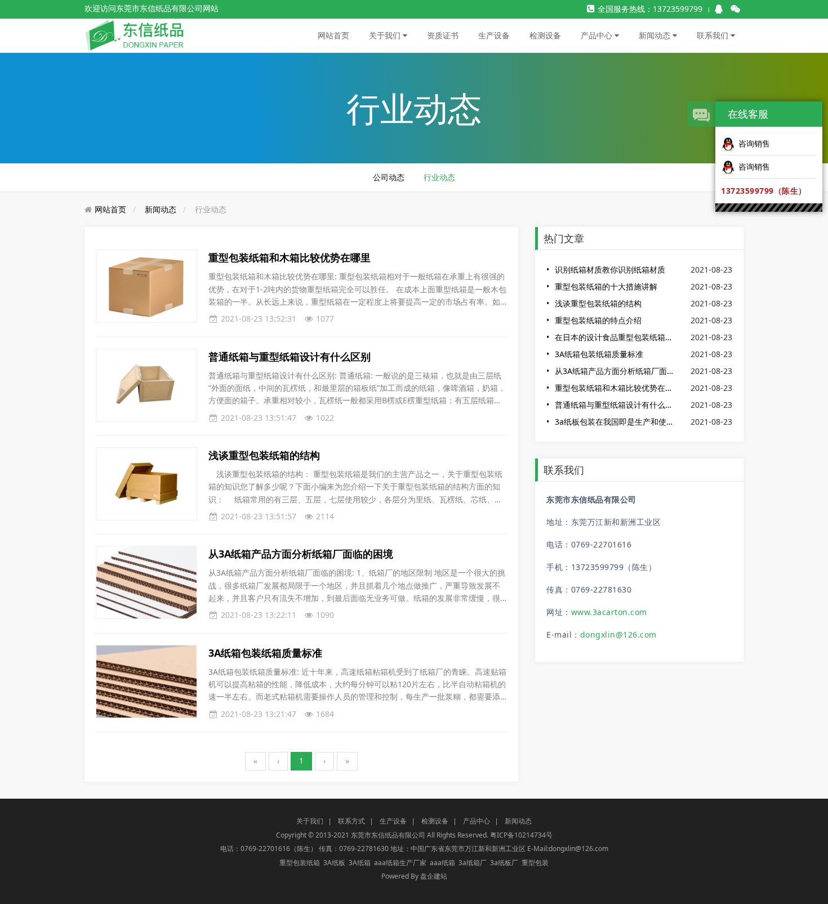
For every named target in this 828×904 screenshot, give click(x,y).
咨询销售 (754, 143)
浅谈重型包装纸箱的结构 (598, 303)
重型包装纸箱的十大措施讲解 (606, 286)
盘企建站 (433, 876)
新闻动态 (656, 35)
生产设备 (494, 35)
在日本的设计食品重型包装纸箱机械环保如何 (615, 337)
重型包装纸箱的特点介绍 (598, 320)
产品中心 (598, 35)
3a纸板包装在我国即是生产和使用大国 (615, 421)
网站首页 (333, 35)
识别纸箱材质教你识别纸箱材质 (610, 269)
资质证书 (442, 35)
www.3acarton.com (609, 612)
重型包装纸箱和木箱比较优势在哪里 (615, 387)
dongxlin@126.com (618, 634)
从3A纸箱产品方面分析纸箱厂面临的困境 (615, 371)
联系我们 (714, 35)
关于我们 (386, 35)
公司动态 (388, 177)
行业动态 (439, 177)
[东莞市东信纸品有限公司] (134, 34)
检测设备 (545, 35)
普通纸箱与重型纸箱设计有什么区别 (615, 404)
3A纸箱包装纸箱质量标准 (599, 354)
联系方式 (351, 821)
